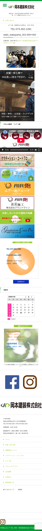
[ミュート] (36, 150)
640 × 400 (21, 40)
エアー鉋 (8, 461)
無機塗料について (11, 450)
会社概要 (8, 471)
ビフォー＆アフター (11, 466)
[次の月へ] (32, 297)
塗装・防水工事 (10, 445)
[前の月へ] (25, 297)
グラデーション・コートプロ (14, 455)
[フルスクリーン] (39, 150)
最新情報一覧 (9, 482)
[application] (21, 140)
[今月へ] (29, 297)
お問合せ (8, 477)
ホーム (7, 439)
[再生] (3, 150)
